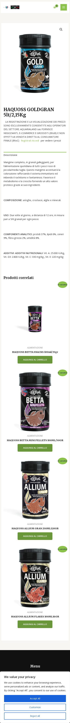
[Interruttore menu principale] (63, 7)
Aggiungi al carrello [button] (35, 359)
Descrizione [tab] (10, 154)
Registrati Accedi (30, 140)
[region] (35, 697)
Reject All (35, 715)
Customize (35, 707)
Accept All (35, 698)
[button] (61, 29)
